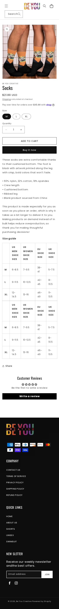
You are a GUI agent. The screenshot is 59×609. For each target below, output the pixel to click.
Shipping (6, 99)
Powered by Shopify (41, 601)
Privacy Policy (14, 482)
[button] (6, 6)
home (9, 516)
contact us (13, 469)
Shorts (10, 528)
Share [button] (9, 366)
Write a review (29, 396)
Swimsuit (11, 541)
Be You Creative (24, 601)
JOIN (47, 574)
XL (26, 116)
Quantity (6, 123)
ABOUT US (11, 522)
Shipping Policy (15, 488)
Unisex (10, 535)
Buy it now (29, 150)
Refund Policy (14, 495)
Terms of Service (16, 476)
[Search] (19, 14)
